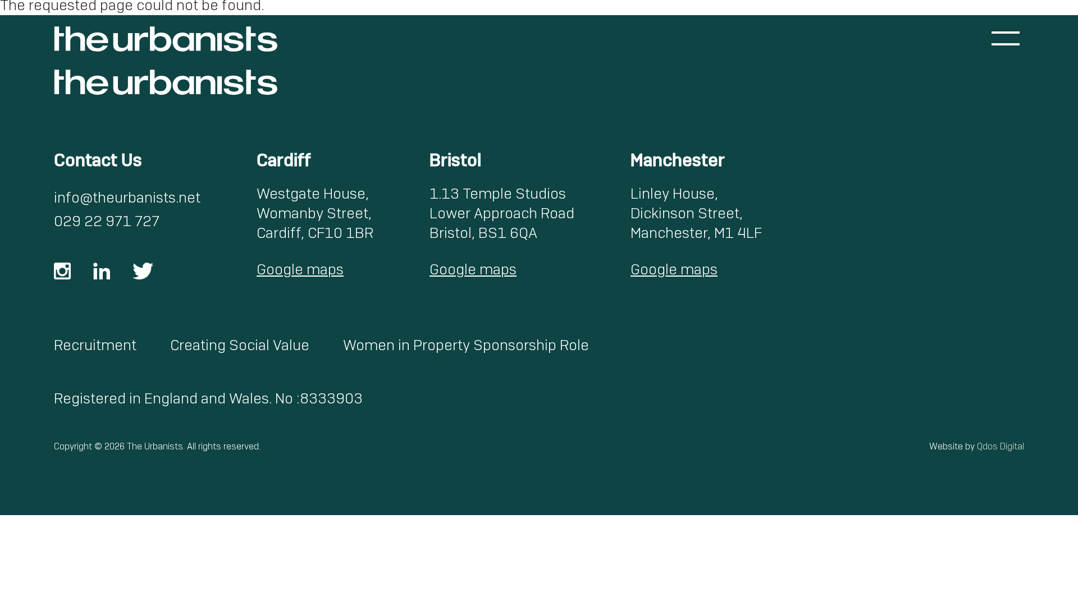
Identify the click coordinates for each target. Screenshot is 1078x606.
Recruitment (95, 345)
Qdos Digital (1000, 446)
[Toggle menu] (1005, 38)
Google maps (300, 269)
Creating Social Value (239, 345)
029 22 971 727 (106, 221)
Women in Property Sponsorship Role (466, 345)
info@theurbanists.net (127, 197)
